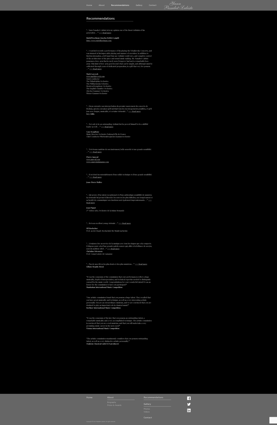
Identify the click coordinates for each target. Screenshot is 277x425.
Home (89, 5)
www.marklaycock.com (95, 76)
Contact (152, 5)
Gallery (139, 5)
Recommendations (120, 5)
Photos (147, 409)
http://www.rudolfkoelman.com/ (99, 40)
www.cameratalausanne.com (97, 162)
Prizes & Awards (114, 405)
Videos (147, 412)
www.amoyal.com (93, 159)
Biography (111, 402)
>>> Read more (105, 33)
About (102, 5)
